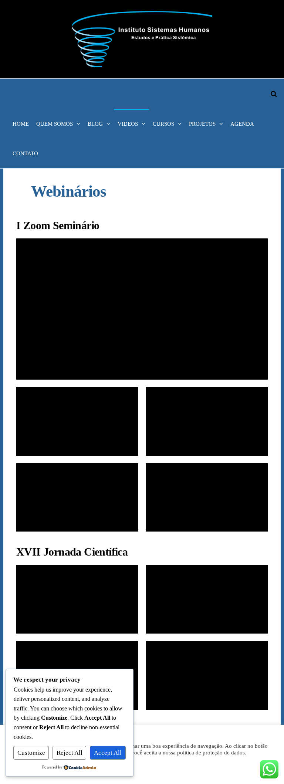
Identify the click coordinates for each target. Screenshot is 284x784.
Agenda (242, 124)
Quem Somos (54, 124)
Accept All (108, 752)
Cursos (163, 124)
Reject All (69, 752)
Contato (25, 153)
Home (21, 124)
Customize (31, 752)
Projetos (202, 124)
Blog (95, 124)
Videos (128, 124)
